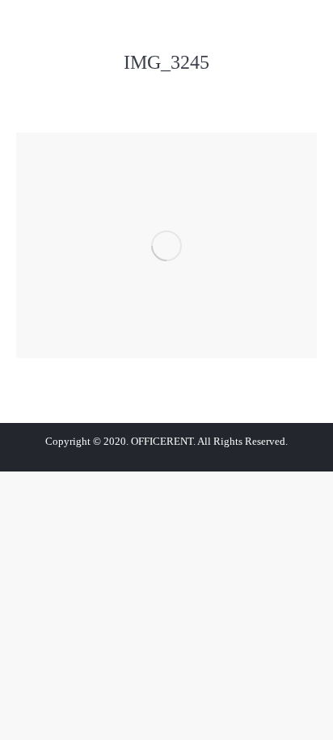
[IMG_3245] (166, 245)
